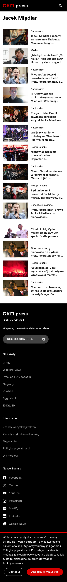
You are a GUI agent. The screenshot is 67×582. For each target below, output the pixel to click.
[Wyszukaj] (60, 5)
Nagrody (8, 384)
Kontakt (8, 391)
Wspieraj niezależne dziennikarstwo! (26, 328)
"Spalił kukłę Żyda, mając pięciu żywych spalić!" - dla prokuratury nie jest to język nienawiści (47, 233)
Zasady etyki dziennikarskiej (21, 434)
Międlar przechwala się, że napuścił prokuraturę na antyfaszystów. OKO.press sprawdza (46, 291)
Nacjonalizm (37, 31)
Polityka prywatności (16, 448)
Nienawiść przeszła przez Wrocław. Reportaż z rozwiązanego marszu (45, 155)
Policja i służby (39, 147)
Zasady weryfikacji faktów (19, 427)
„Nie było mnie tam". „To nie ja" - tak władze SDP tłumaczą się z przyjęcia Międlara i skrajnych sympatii (47, 59)
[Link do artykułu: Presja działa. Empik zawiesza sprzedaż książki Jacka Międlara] (15, 114)
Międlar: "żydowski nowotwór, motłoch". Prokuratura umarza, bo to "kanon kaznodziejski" (47, 78)
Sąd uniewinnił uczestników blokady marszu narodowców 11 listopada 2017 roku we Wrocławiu (46, 194)
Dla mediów (10, 456)
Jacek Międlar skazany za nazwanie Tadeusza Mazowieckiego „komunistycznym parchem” (46, 39)
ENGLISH (9, 406)
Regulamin (10, 441)
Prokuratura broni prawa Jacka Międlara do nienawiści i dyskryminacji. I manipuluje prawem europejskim (47, 213)
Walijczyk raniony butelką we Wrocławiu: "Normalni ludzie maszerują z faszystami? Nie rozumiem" (47, 136)
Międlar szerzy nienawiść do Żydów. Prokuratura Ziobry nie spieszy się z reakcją (46, 252)
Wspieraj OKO (12, 370)
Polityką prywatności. (16, 550)
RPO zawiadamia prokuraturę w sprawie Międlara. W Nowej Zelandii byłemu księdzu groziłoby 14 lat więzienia (47, 97)
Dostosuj (14, 572)
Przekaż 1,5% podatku (17, 377)
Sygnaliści (9, 398)
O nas (6, 363)
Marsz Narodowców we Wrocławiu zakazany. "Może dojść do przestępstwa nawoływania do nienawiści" (46, 175)
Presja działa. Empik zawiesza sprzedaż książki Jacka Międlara (46, 117)
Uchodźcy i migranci (42, 205)
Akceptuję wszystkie (45, 572)
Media (34, 50)
